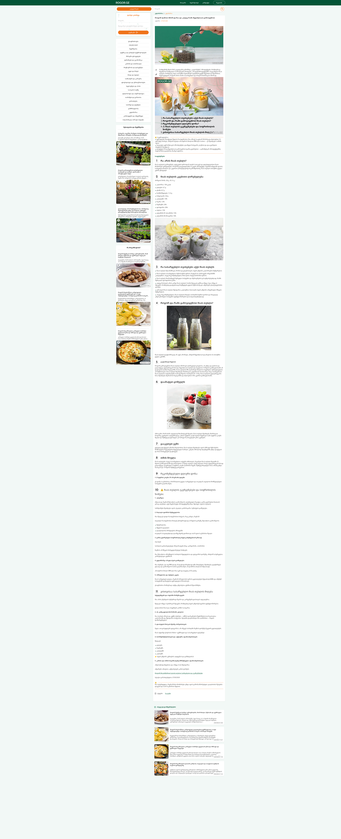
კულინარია (133, 112)
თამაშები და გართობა (133, 97)
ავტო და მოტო (133, 71)
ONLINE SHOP (133, 45)
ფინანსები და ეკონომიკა (133, 60)
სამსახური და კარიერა (133, 79)
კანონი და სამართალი (133, 64)
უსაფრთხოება (133, 41)
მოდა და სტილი (133, 75)
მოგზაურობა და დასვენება (133, 67)
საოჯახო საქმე (133, 90)
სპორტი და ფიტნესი (133, 105)
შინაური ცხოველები (133, 56)
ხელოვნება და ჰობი (133, 86)
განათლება (133, 101)
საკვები (168, 693)
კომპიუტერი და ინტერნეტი (133, 116)
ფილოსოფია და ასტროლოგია (133, 93)
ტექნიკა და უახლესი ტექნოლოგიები (133, 52)
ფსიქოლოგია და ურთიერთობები (133, 82)
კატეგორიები (134, 9)
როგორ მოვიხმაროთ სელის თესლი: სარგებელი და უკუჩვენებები (179, 673)
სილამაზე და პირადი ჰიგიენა (133, 120)
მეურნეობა (133, 49)
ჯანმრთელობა (133, 108)
